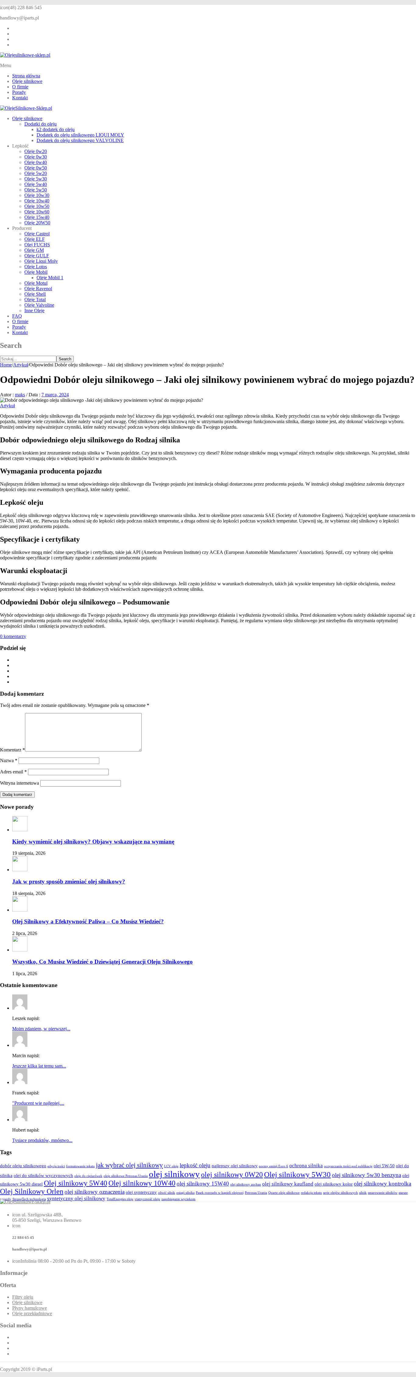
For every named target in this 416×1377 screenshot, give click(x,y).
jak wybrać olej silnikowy (129, 1165)
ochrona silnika (306, 1165)
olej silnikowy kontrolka (382, 1183)
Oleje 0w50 (35, 167)
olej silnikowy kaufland (287, 1184)
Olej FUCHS (37, 244)
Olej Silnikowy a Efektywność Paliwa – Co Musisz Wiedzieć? (88, 921)
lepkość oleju (195, 1165)
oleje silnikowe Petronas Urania (126, 1176)
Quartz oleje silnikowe (284, 1192)
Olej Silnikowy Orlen (31, 1191)
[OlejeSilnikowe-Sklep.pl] (26, 108)
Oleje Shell (35, 294)
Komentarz (12, 749)
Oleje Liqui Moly (41, 261)
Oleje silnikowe (27, 81)
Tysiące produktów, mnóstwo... (42, 1140)
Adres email (13, 771)
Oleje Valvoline (39, 305)
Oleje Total (35, 299)
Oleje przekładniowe (32, 1313)
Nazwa (8, 760)
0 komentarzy (13, 636)
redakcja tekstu (311, 1192)
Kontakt (20, 97)
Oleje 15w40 (36, 217)
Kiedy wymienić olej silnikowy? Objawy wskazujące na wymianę (93, 841)
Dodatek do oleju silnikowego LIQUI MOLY (80, 134)
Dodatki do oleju (40, 124)
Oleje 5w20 (35, 173)
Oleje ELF (34, 239)
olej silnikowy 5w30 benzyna (366, 1175)
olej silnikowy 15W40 (203, 1183)
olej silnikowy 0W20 (232, 1175)
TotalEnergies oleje (120, 1199)
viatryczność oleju (147, 1199)
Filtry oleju (22, 1297)
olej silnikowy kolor (334, 1184)
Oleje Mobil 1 (50, 277)
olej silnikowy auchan (245, 1184)
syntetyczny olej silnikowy (76, 1198)
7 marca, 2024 (55, 394)
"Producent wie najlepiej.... (38, 1103)
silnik (363, 1192)
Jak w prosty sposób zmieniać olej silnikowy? (68, 881)
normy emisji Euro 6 (273, 1166)
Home (6, 364)
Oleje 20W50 (37, 222)
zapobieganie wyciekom (178, 1199)
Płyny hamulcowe (29, 1308)
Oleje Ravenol (38, 288)
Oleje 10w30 (36, 195)
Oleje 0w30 (35, 156)
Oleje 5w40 (35, 184)
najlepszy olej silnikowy (235, 1165)
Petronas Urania (256, 1192)
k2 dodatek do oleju (56, 129)
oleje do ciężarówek (88, 1176)
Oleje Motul (36, 283)
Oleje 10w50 (36, 206)
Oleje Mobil (36, 272)
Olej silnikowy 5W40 (75, 1183)
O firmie (20, 86)
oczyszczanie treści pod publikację (348, 1166)
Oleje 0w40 (35, 162)
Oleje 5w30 (35, 178)
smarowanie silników (382, 1192)
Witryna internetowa (19, 783)
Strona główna (26, 75)
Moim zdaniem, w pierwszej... (41, 1028)
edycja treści (56, 1166)
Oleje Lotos (35, 266)
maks (20, 394)
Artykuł (20, 364)
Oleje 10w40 (36, 200)
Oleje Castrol (37, 233)
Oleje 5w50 (35, 189)
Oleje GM (34, 250)
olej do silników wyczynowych (43, 1175)
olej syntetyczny (141, 1192)
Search (65, 359)
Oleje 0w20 (35, 151)
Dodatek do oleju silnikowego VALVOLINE (80, 140)
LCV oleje (171, 1166)
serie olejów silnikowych (340, 1192)
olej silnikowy (174, 1174)
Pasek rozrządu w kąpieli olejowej (220, 1192)
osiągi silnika (185, 1192)
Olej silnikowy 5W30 (297, 1174)
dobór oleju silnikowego (23, 1165)
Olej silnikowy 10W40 (141, 1183)
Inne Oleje (34, 310)
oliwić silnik (166, 1192)
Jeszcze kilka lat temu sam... (39, 1065)
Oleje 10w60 (36, 211)
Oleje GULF (36, 255)
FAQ (17, 316)
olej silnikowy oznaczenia (95, 1192)
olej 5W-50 (384, 1165)
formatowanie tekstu (80, 1166)
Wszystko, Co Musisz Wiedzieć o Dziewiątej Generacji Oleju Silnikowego (102, 961)
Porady (19, 92)
